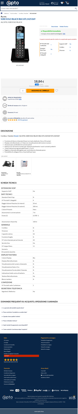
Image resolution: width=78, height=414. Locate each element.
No (51, 49)
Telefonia (6, 13)
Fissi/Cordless (13, 13)
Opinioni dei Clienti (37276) (11, 361)
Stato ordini (43, 373)
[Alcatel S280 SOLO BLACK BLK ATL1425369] (20, 44)
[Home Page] (1, 14)
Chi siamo (6, 340)
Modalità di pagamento (46, 340)
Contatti (6, 342)
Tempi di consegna (44, 347)
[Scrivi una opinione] (43, 26)
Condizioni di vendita (9, 344)
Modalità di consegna (45, 344)
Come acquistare (8, 347)
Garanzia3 (9, 384)
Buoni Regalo (7, 351)
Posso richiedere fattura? (10, 321)
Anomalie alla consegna (9, 375)
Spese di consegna (44, 349)
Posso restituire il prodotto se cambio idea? (15, 312)
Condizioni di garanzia (9, 373)
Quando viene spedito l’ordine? (11, 316)
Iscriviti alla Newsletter (47, 375)
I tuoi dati (42, 370)
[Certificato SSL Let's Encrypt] (71, 397)
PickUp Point (7, 349)
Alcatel (16, 136)
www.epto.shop (38, 411)
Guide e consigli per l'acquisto (11, 353)
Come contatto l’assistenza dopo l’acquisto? (15, 329)
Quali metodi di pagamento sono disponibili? (15, 325)
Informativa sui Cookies (10, 379)
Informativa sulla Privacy (10, 377)
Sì (70, 47)
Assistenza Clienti (44, 377)
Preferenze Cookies (9, 382)
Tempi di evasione (44, 342)
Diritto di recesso (8, 370)
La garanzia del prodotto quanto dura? (13, 308)
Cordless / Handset (23, 13)
